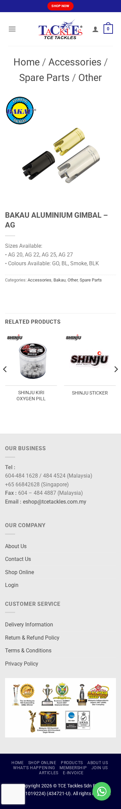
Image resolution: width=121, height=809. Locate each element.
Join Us (99, 767)
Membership (73, 767)
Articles (48, 773)
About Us (16, 546)
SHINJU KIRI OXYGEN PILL (31, 395)
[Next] (116, 382)
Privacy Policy (21, 663)
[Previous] (5, 382)
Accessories (75, 62)
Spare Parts (44, 77)
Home (26, 62)
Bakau (59, 279)
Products (72, 762)
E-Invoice (73, 773)
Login (11, 585)
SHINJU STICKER (90, 393)
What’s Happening (34, 767)
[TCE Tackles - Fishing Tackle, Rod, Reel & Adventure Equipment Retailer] (60, 29)
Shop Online (19, 572)
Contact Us (18, 559)
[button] (12, 29)
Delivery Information (29, 624)
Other (90, 77)
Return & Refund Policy (32, 638)
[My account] (95, 29)
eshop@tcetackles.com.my (54, 501)
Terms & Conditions (28, 650)
